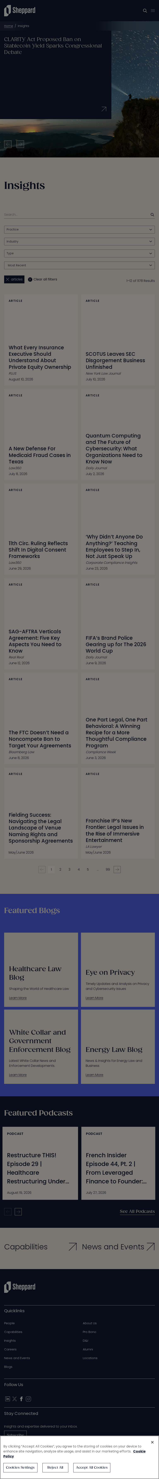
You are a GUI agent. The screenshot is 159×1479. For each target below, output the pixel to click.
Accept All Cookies (92, 1468)
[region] (79, 1457)
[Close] (152, 1442)
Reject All (55, 1468)
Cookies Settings (20, 1468)
